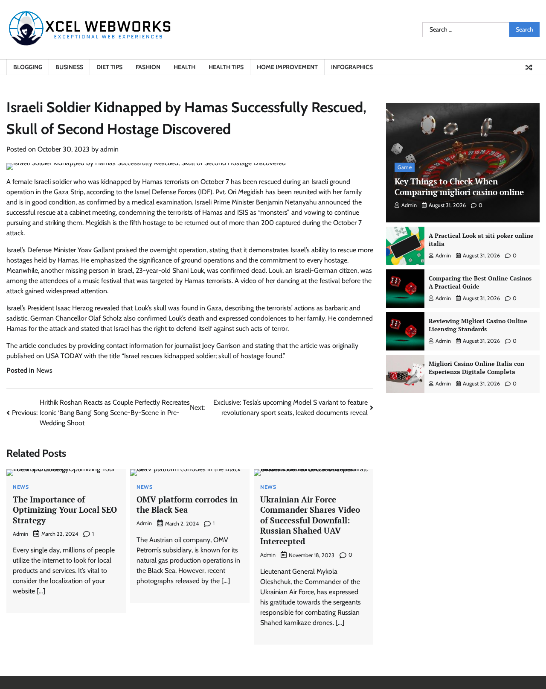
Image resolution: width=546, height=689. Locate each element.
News (44, 370)
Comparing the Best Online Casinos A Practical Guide (480, 282)
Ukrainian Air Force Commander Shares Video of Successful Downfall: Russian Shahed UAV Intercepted (310, 520)
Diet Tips (109, 67)
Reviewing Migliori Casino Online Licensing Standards (478, 325)
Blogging (27, 67)
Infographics (352, 67)
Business (69, 67)
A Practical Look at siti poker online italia (481, 239)
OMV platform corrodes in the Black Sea (187, 504)
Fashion (148, 67)
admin (109, 149)
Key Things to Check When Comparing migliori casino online (459, 186)
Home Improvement (287, 67)
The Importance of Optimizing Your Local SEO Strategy (65, 510)
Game (405, 167)
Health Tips (226, 67)
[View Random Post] (529, 67)
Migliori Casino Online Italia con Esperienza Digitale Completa (476, 367)
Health (184, 67)
